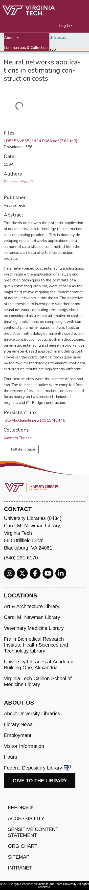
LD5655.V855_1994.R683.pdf (40, 141)
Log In (64, 25)
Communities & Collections (26, 47)
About (10, 37)
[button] (55, 26)
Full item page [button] (22, 449)
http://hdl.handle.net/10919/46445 (34, 420)
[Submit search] (49, 26)
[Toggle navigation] (82, 26)
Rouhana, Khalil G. (19, 182)
